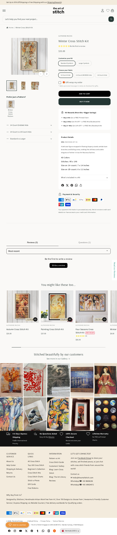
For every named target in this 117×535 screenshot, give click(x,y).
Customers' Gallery (56, 466)
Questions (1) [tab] (84, 242)
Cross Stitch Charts (35, 476)
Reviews (52, 480)
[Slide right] (46, 74)
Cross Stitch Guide (56, 462)
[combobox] (58, 19)
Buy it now (85, 101)
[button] (4, 10)
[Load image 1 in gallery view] (11, 85)
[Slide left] (41, 74)
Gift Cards (32, 484)
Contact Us (10, 476)
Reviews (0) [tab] (32, 242)
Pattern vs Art (54, 458)
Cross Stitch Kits (34, 473)
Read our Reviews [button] (114, 270)
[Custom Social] (54, 531)
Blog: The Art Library (57, 477)
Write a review (58, 265)
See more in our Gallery (57, 358)
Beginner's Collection (36, 469)
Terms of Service (58, 521)
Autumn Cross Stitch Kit (17, 329)
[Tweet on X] (67, 185)
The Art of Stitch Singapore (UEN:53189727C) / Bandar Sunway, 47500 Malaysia (57, 525)
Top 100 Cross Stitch (36, 465)
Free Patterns (33, 488)
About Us (10, 461)
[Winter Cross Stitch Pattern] (10, 104)
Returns (51, 437)
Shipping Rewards (54, 2)
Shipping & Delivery (14, 469)
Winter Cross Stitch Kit (24, 27)
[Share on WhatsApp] (76, 185)
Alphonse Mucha (65, 36)
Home (11, 27)
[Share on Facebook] (62, 185)
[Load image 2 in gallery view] (23, 85)
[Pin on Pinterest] (71, 185)
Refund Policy (33, 521)
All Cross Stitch (34, 461)
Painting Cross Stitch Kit (52, 329)
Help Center (11, 465)
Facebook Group (84, 458)
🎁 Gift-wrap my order (72, 82)
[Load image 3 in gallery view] (35, 85)
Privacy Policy (45, 521)
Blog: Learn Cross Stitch (56, 471)
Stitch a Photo (33, 480)
